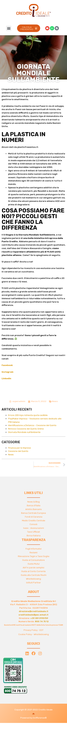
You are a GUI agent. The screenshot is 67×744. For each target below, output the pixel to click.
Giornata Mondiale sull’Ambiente (24, 432)
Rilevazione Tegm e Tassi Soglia (33, 556)
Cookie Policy (25, 634)
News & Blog (33, 502)
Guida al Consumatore (33, 560)
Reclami (33, 552)
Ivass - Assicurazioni (33, 528)
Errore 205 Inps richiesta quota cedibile (28, 415)
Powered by (26, 718)
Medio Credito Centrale (33, 520)
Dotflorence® (40, 718)
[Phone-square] (57, 28)
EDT (41, 630)
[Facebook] (33, 653)
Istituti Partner (33, 582)
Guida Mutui (34, 564)
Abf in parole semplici (33, 567)
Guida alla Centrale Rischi (33, 575)
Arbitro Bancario (33, 509)
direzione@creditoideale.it (33, 611)
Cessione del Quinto (18, 451)
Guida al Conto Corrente (33, 571)
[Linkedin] (27, 653)
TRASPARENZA (34, 540)
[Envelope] (47, 28)
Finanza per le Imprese (19, 448)
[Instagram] (40, 653)
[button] (8, 28)
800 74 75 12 (42, 621)
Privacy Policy (31, 630)
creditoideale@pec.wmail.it (33, 615)
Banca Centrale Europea (33, 513)
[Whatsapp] (52, 28)
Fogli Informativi (33, 549)
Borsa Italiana (33, 535)
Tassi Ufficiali (33, 532)
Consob (33, 524)
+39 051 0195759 (39, 618)
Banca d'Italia (33, 505)
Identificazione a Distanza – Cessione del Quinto (32, 425)
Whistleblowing (33, 579)
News (55, 401)
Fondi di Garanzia (33, 517)
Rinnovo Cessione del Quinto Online (26, 429)
